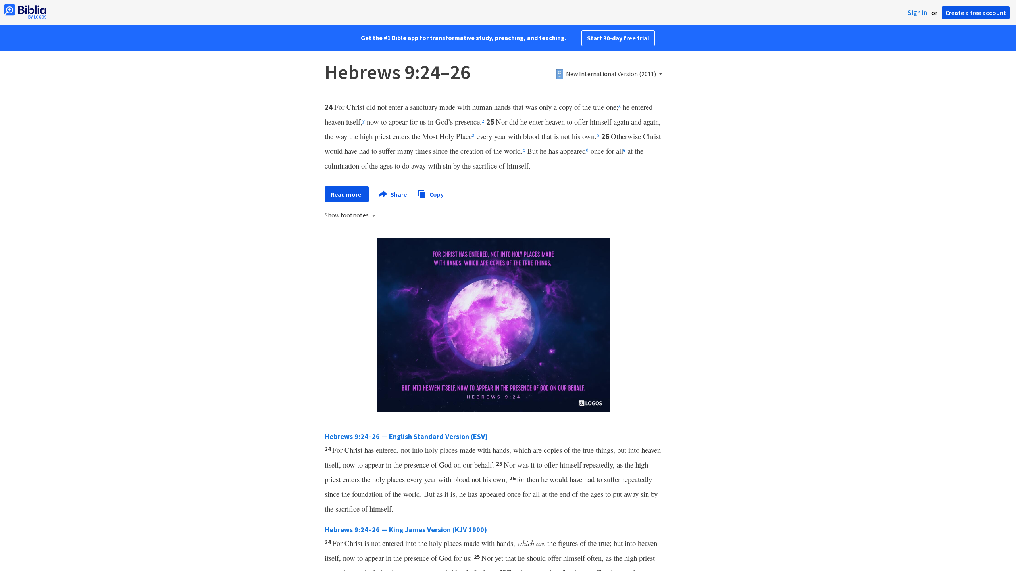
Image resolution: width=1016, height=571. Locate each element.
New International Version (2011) (611, 74)
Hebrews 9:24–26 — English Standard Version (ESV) (406, 436)
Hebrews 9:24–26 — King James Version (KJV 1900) (406, 529)
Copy (436, 193)
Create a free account (975, 13)
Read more (346, 194)
